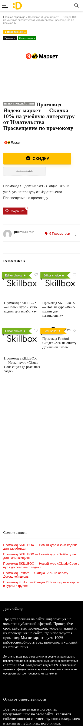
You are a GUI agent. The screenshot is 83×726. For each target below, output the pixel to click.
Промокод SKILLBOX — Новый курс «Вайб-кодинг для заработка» (20, 307)
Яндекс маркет (27, 38)
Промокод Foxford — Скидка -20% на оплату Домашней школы (59, 343)
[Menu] (5, 5)
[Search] (76, 5)
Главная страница (14, 17)
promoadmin (24, 232)
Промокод (9, 38)
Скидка (40, 158)
